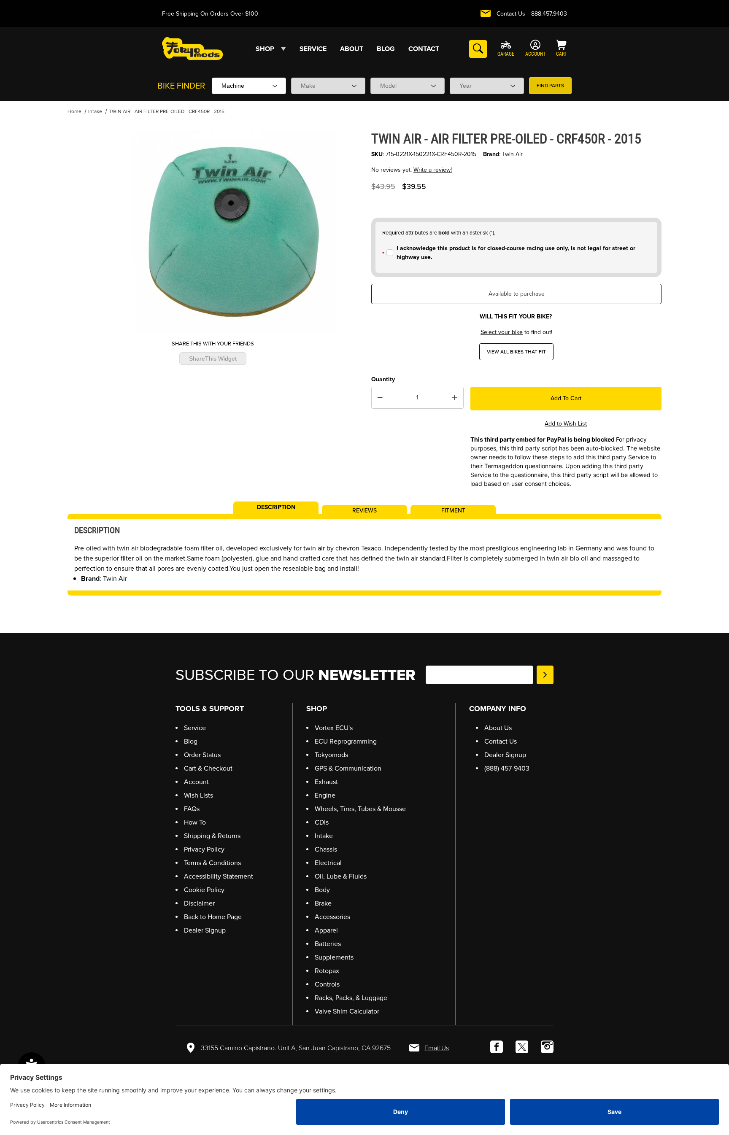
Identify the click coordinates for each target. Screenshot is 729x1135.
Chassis (326, 849)
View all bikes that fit (516, 352)
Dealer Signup (205, 930)
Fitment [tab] (453, 510)
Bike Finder (181, 85)
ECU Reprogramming (346, 741)
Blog (190, 741)
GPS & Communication (348, 768)
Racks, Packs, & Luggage (351, 998)
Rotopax (327, 971)
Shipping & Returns (212, 836)
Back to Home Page (213, 917)
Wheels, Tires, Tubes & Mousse (360, 809)
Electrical (328, 863)
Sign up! (545, 675)
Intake (95, 111)
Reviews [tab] (364, 510)
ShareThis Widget (213, 358)
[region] (84, 228)
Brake (323, 903)
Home (74, 111)
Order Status (202, 755)
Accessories (332, 917)
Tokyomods (331, 755)
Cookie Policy (204, 890)
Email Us (436, 1048)
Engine (325, 795)
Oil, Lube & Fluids (341, 876)
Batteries (328, 944)
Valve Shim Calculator (347, 1011)
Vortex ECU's (334, 728)
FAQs (192, 809)
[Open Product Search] (478, 49)
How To (195, 822)
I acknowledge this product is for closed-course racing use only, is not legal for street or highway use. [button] (516, 253)
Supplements (334, 957)
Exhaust (326, 782)
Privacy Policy (204, 849)
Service (195, 728)
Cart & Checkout (208, 768)
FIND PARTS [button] (550, 85)
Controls (327, 984)
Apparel (326, 930)
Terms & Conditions (212, 863)
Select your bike (502, 332)
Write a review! (432, 169)
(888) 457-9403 (506, 768)
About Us (498, 728)
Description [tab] (276, 506)
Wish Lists (198, 795)
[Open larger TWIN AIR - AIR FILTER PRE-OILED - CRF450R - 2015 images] (234, 231)
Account (196, 782)
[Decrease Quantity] (380, 397)
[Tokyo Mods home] (192, 48)
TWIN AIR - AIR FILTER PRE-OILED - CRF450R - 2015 (166, 111)
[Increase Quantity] (454, 397)
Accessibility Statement (218, 876)
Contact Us (511, 13)
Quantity (383, 379)
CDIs (322, 822)
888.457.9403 (549, 13)
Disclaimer (199, 903)
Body (322, 890)
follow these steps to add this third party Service (582, 457)
